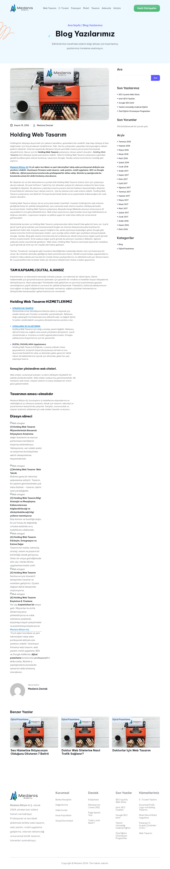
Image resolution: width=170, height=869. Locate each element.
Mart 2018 (123, 158)
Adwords (106, 8)
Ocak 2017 (123, 217)
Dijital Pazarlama (126, 248)
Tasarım (95, 8)
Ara (119, 69)
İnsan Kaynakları (64, 815)
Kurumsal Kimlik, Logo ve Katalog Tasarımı (147, 807)
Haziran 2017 (124, 196)
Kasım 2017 (124, 175)
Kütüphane (93, 799)
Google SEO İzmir (126, 103)
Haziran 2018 (124, 146)
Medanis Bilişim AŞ (19, 167)
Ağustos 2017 (125, 187)
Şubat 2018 (124, 162)
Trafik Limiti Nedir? (94, 821)
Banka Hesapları (64, 799)
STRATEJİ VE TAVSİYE (23, 308)
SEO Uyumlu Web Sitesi (129, 94)
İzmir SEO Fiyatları (127, 98)
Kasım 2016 (124, 225)
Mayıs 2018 (124, 150)
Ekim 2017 (123, 179)
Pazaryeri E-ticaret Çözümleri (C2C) (147, 825)
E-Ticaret (64, 8)
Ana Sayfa (74, 25)
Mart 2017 (123, 208)
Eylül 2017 (123, 183)
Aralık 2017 (123, 171)
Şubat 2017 (124, 212)
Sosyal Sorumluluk (64, 821)
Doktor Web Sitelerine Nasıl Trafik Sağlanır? (81, 752)
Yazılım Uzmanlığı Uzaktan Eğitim (133, 107)
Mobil (86, 8)
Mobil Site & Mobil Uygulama (148, 816)
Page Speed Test (94, 813)
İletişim (117, 8)
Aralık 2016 (124, 221)
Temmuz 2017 (125, 192)
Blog (121, 244)
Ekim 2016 (123, 229)
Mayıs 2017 (124, 200)
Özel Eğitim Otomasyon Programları (134, 111)
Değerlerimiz (62, 805)
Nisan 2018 (123, 154)
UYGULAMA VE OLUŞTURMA (26, 326)
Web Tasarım (49, 8)
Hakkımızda (61, 810)
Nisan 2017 (123, 204)
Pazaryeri (76, 8)
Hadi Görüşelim (146, 8)
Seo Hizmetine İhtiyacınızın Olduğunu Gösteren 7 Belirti (30, 752)
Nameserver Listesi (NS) (94, 806)
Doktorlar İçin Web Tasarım (131, 750)
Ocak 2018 (123, 167)
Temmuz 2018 (125, 141)
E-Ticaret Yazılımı (148, 799)
